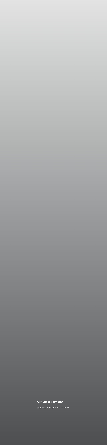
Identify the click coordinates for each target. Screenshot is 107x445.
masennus (45, 408)
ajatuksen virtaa (66, 407)
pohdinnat (52, 408)
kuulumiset (41, 408)
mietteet (49, 408)
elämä (38, 408)
